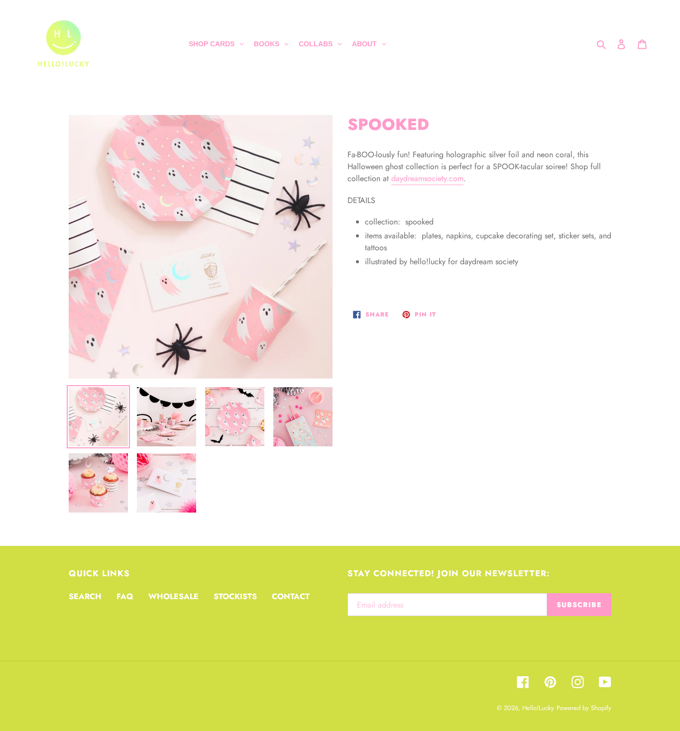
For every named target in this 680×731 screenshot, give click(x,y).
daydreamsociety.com (427, 178)
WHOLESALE (173, 596)
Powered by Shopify (584, 708)
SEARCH (85, 596)
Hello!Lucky (538, 708)
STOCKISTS (235, 596)
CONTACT (291, 596)
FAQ (124, 596)
